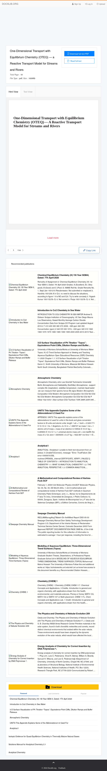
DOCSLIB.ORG (10, 3)
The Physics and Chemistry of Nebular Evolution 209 (64, 613)
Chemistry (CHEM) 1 (48, 581)
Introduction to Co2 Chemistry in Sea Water (59, 310)
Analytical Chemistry (17, 752)
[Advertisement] (53, 27)
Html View (13, 91)
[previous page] (8, 250)
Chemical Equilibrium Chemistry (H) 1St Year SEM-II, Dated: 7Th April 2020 (63, 276)
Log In (90, 4)
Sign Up (77, 4)
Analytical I (43, 445)
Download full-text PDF (79, 53)
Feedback (61, 768)
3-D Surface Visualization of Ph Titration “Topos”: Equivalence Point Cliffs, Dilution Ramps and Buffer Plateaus (63, 344)
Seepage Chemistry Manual (51, 513)
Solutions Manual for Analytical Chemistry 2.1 (27, 744)
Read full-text (75, 61)
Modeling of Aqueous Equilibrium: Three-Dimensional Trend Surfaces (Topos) (64, 547)
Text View (27, 91)
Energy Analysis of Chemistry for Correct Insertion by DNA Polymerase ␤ (64, 647)
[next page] (23, 250)
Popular (83, 693)
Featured (23, 693)
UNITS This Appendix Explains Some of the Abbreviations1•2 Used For (59, 411)
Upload (102, 4)
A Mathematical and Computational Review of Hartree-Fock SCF (64, 479)
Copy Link (91, 250)
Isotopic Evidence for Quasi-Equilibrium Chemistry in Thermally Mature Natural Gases (44, 736)
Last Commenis (53, 693)
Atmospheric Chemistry (49, 378)
